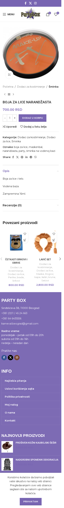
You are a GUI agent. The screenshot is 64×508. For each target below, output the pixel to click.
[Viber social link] (35, 157)
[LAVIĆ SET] (45, 242)
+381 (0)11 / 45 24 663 (14, 313)
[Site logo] (30, 14)
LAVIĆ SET (45, 259)
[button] (25, 240)
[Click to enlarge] (9, 75)
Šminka (53, 86)
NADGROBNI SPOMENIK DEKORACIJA (37, 459)
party (22, 151)
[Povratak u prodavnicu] (9, 94)
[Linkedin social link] (26, 157)
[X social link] (30, 3)
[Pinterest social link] (22, 157)
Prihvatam (30, 501)
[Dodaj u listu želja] (25, 234)
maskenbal (35, 147)
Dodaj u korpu (32, 117)
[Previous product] (5, 94)
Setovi (45, 280)
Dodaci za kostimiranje (31, 86)
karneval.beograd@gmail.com (19, 323)
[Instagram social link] (35, 3)
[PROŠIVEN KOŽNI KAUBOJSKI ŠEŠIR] (7, 447)
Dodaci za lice (16, 274)
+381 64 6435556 (11, 318)
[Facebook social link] (25, 3)
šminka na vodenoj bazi (40, 151)
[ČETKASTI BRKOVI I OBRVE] (16, 242)
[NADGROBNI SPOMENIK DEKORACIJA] (7, 464)
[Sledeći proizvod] (13, 94)
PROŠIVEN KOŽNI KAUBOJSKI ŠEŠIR (36, 442)
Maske (40, 273)
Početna (8, 86)
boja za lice (21, 147)
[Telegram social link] (31, 157)
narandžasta (10, 151)
